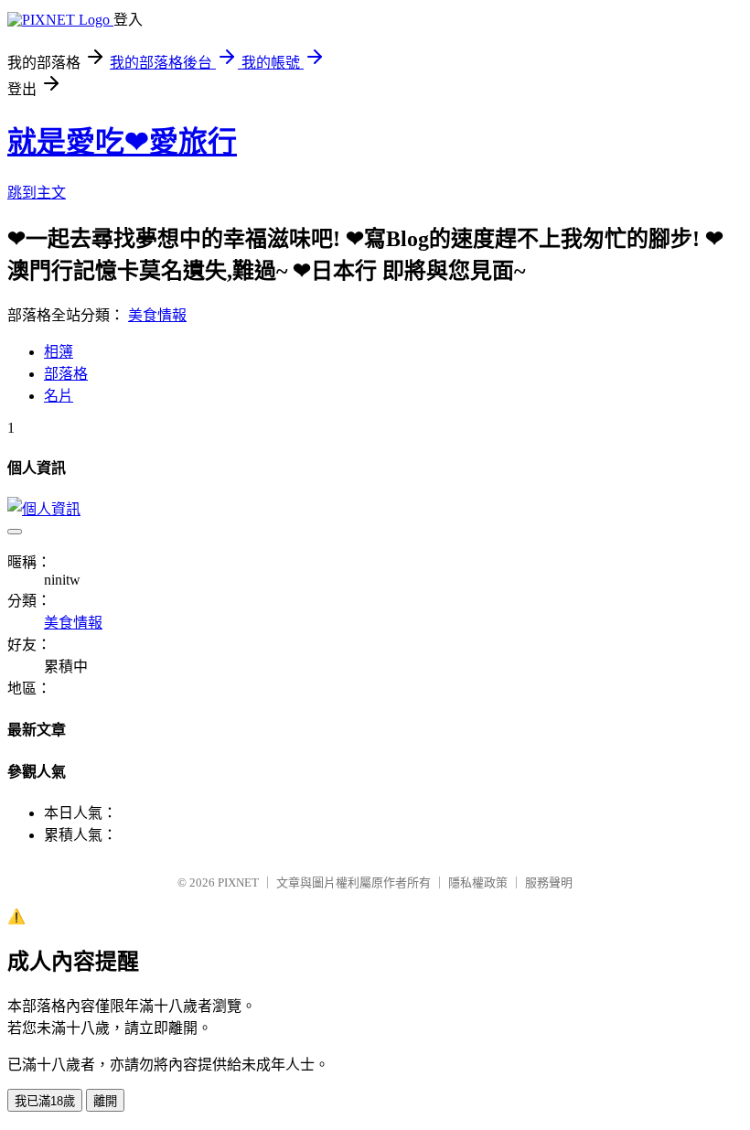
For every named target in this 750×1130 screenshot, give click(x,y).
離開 (105, 1101)
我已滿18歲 (45, 1101)
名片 (58, 396)
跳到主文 (36, 192)
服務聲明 (549, 882)
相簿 (58, 352)
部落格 (66, 374)
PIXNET (238, 882)
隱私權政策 (478, 882)
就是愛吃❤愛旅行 (122, 141)
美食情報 (157, 315)
